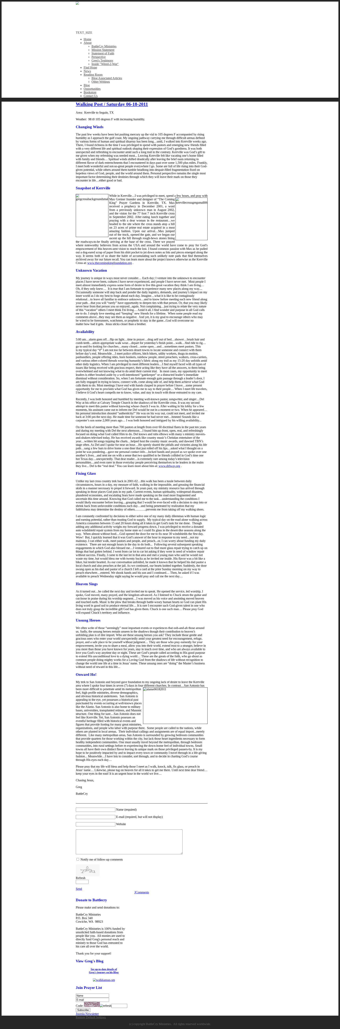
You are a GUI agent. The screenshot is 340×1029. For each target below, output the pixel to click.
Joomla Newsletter (87, 1013)
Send (79, 888)
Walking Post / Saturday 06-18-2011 (112, 104)
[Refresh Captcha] (105, 1006)
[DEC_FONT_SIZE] (254, 3)
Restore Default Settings (91, 1017)
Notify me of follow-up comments (101, 859)
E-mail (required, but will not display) (139, 816)
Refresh (80, 878)
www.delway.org (169, 466)
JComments (141, 892)
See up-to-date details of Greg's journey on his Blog (104, 971)
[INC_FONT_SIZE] (253, 3)
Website (121, 824)
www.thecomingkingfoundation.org (109, 263)
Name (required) (126, 809)
